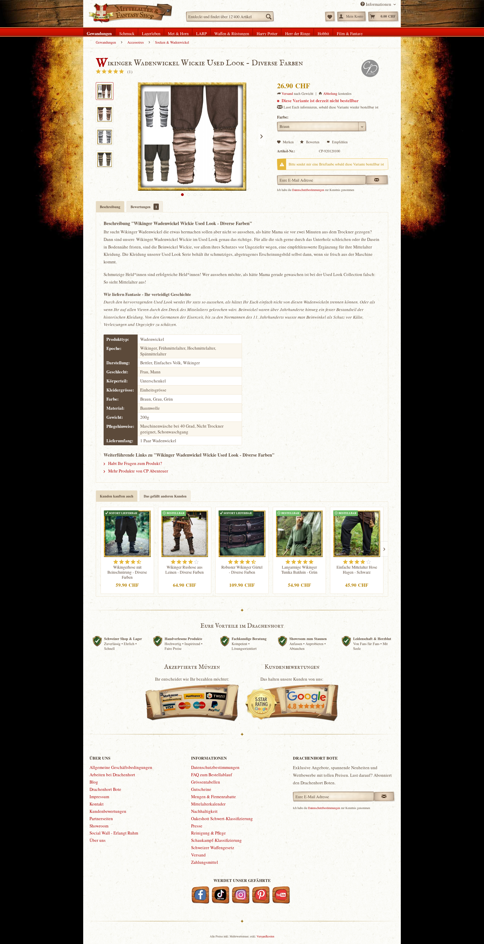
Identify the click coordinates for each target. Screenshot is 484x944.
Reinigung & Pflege (208, 833)
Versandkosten (265, 936)
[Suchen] (268, 16)
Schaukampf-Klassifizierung (216, 840)
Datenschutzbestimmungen (308, 190)
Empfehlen (339, 142)
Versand (287, 93)
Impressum (99, 796)
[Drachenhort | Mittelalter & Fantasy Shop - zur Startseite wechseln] (130, 13)
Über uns (97, 840)
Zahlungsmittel (204, 862)
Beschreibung (110, 206)
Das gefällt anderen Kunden (165, 496)
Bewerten (312, 142)
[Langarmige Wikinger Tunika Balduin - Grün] (299, 533)
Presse (196, 826)
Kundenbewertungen (107, 811)
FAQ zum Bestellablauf (211, 775)
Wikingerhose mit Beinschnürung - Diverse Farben (127, 572)
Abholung (330, 93)
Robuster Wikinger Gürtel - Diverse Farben (241, 570)
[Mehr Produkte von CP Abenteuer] (369, 68)
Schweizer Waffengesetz (212, 847)
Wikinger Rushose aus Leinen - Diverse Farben (184, 570)
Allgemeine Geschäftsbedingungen (120, 767)
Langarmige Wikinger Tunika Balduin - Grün (299, 570)
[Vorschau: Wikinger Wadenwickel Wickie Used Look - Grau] (104, 136)
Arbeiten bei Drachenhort (112, 775)
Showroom (98, 826)
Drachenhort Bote (105, 789)
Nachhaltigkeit (204, 811)
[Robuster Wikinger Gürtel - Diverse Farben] (242, 533)
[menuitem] (230, 16)
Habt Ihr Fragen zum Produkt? (134, 463)
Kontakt (96, 804)
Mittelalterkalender (208, 804)
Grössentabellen (205, 782)
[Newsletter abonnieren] (384, 796)
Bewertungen (144, 206)
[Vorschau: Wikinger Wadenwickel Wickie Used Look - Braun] (104, 114)
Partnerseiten (101, 818)
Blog (93, 782)
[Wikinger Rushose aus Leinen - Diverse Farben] (184, 533)
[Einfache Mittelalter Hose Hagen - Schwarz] (356, 533)
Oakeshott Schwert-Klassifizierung (222, 818)
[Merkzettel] (330, 16)
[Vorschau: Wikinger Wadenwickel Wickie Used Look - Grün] (104, 159)
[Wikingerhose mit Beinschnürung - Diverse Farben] (127, 533)
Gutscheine (201, 789)
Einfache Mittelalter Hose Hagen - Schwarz (357, 570)
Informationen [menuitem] (378, 4)
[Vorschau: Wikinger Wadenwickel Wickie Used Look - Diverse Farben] (104, 91)
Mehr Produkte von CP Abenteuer (137, 471)
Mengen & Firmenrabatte (213, 796)
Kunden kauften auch (116, 496)
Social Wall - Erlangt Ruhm (113, 833)
